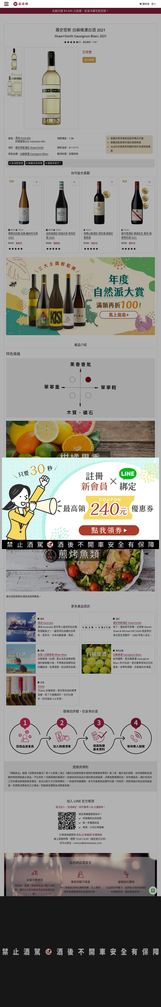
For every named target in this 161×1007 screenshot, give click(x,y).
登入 (153, 4)
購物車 (145, 4)
